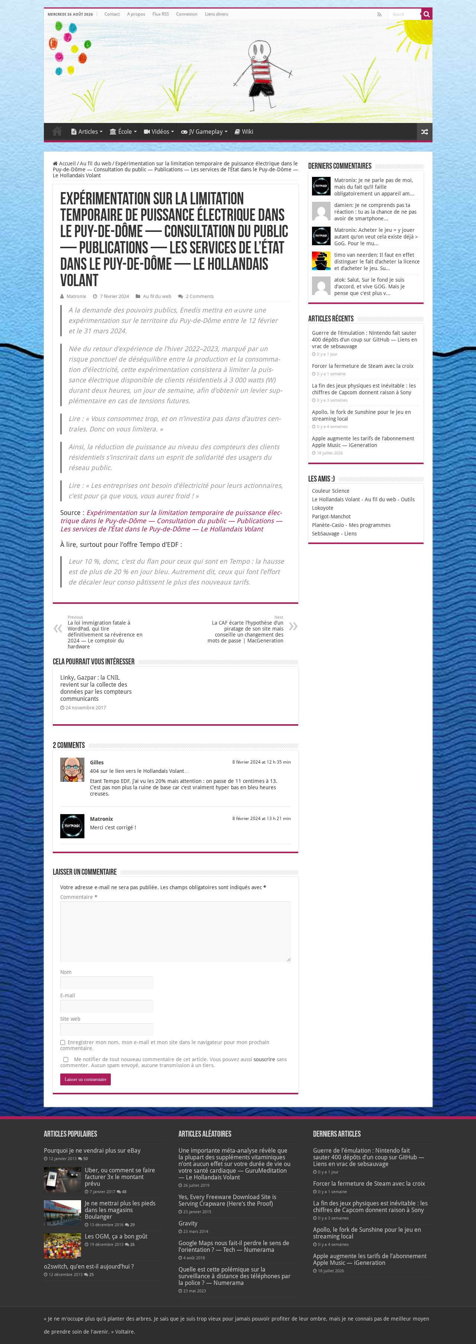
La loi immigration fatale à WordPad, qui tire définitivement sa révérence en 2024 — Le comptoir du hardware (105, 632)
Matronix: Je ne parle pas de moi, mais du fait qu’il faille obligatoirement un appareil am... (374, 187)
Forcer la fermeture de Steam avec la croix (363, 366)
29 (132, 1224)
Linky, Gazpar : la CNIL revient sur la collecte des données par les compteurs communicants (96, 688)
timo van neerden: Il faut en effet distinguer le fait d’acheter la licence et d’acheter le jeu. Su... (377, 261)
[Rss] (379, 14)
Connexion (186, 14)
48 (124, 1191)
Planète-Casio (328, 525)
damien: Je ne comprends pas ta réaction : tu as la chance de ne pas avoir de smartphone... (375, 211)
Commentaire (78, 897)
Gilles (97, 762)
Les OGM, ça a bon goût (116, 1236)
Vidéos (160, 131)
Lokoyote (323, 508)
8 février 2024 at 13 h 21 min (261, 818)
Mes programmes (369, 525)
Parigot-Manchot (331, 516)
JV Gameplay (206, 131)
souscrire (264, 1059)
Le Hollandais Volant (336, 499)
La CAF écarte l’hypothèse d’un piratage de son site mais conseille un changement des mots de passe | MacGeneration (245, 629)
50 (85, 1158)
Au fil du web (95, 163)
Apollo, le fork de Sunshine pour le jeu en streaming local (367, 1233)
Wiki (247, 131)
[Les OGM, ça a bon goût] (62, 1246)
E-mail (67, 995)
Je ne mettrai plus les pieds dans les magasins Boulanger (120, 1210)
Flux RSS (160, 14)
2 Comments (200, 296)
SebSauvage (326, 534)
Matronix (76, 296)
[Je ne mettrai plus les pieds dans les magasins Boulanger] (62, 1212)
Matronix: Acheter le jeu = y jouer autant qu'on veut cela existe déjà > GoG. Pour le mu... (376, 236)
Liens (350, 534)
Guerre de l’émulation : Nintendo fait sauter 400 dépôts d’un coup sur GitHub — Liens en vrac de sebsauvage (364, 339)
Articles (88, 131)
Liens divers (216, 14)
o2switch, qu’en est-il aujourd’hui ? (89, 1266)
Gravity (187, 1223)
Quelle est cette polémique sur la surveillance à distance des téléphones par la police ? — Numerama (234, 1276)
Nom (66, 972)
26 (132, 1244)
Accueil (57, 131)
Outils (408, 499)
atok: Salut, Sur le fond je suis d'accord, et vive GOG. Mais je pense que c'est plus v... (369, 286)
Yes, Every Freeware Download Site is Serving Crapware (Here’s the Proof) (227, 1200)
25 (91, 1274)
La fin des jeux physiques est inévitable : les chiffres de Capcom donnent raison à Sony (370, 1207)
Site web (70, 1019)
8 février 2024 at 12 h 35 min (261, 762)
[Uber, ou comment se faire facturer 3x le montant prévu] (62, 1179)
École (125, 131)
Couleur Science (331, 491)
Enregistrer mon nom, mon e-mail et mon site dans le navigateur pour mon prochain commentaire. (164, 1045)
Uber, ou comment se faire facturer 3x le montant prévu (120, 1177)
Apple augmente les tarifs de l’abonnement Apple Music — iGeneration (370, 1259)
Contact (112, 14)
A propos (136, 14)
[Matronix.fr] (238, 71)
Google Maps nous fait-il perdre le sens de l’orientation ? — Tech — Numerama (233, 1246)
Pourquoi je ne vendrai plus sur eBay (92, 1150)
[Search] (426, 14)
